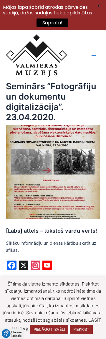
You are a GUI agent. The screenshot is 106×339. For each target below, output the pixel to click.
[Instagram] (35, 266)
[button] (12, 333)
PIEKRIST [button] (81, 329)
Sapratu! (52, 22)
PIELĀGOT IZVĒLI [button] (49, 329)
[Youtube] (47, 266)
